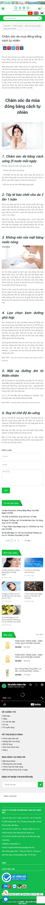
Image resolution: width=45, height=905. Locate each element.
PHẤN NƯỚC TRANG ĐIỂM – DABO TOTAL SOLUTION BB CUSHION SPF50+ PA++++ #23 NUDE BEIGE (29, 642)
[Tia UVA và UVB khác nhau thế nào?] (33, 562)
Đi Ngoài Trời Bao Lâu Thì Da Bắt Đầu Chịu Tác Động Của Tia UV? (11, 596)
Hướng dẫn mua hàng (11, 741)
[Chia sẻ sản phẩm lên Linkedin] (5, 48)
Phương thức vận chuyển (12, 764)
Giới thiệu (6, 716)
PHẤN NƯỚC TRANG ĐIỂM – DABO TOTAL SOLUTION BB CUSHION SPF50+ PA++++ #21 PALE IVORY (29, 656)
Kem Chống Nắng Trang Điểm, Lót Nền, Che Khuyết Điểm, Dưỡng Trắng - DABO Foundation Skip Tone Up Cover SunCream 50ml (28, 670)
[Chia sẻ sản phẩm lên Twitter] (13, 48)
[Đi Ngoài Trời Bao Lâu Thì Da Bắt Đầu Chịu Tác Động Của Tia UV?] (11, 586)
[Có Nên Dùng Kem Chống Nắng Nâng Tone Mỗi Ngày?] (11, 562)
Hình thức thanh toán (11, 747)
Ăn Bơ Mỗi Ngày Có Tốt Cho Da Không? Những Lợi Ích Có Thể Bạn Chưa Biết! (11, 619)
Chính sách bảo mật (10, 738)
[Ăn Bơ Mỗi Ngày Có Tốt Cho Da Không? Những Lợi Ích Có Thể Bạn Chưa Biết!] (11, 610)
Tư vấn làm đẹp (9, 721)
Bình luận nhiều (10, 552)
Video (5, 719)
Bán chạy (8, 634)
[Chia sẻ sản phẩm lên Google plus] (17, 48)
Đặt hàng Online (9, 761)
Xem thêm (39, 634)
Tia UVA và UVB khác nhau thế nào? (16, 517)
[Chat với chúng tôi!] (6, 899)
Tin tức (5, 724)
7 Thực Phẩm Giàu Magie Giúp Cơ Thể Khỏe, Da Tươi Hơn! (33, 596)
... (22, 540)
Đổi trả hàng (7, 744)
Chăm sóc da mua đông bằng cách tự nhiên (22, 38)
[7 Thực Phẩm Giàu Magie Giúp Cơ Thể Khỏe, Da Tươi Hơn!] (33, 586)
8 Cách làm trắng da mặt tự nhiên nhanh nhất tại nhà (25, 402)
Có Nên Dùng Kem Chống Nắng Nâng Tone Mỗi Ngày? (11, 572)
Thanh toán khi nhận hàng (13, 767)
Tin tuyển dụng (8, 727)
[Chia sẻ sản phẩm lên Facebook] (21, 48)
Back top (37, 722)
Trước (7, 540)
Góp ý (5, 750)
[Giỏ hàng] (39, 8)
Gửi (5, 490)
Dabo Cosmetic (10, 796)
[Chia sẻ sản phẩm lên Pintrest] (9, 48)
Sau (29, 540)
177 (25, 540)
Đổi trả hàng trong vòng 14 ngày (15, 769)
